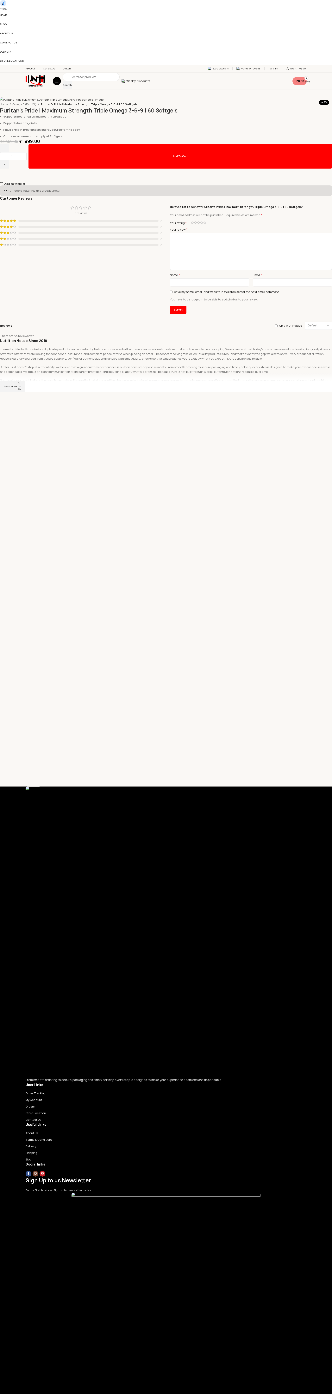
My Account (34, 1100)
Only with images (290, 326)
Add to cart (180, 156)
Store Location (36, 1113)
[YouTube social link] (42, 1174)
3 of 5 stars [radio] (198, 222)
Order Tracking (36, 1093)
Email (257, 275)
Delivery (31, 1146)
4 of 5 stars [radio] (201, 222)
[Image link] (33, 932)
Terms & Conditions (39, 1140)
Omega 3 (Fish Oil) (24, 104)
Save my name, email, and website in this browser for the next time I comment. (226, 292)
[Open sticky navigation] (57, 81)
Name (175, 275)
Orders (30, 1106)
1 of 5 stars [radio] (192, 222)
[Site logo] (35, 81)
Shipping (31, 1153)
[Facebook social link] (28, 1174)
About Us (32, 1133)
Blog (29, 1159)
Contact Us (33, 1120)
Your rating (178, 222)
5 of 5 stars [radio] (204, 222)
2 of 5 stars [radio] (195, 222)
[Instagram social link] (35, 1174)
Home (4, 104)
